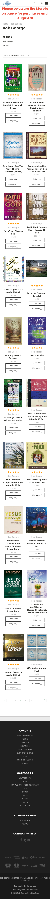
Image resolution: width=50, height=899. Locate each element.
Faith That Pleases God (13, 232)
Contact (25, 742)
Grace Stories (37, 355)
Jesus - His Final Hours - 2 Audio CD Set (37, 543)
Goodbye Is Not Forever (13, 356)
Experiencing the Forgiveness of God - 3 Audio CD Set (37, 169)
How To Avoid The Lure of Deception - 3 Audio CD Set (37, 416)
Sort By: (7, 55)
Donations (25, 746)
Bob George (8, 42)
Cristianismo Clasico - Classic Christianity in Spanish (36, 106)
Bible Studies (25, 806)
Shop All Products (25, 735)
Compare (12, 120)
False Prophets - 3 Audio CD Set (13, 290)
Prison (25, 799)
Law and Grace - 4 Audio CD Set (13, 673)
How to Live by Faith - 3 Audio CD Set (37, 481)
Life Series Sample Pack (37, 669)
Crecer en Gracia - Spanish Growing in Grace (13, 105)
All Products (25, 778)
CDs (25, 781)
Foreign (25, 802)
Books (25, 792)
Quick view (13, 115)
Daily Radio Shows (25, 753)
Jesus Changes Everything (13, 609)
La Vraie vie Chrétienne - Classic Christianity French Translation (37, 608)
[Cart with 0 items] (42, 3)
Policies (25, 739)
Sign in (20, 760)
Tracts (25, 795)
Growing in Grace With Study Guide (13, 419)
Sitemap (25, 763)
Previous (4, 896)
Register (29, 760)
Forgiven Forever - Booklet (37, 294)
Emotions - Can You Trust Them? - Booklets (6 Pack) (13, 169)
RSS (25, 756)
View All (6, 45)
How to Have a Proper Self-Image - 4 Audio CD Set (13, 482)
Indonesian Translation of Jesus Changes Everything (13, 544)
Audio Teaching (25, 749)
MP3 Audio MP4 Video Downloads (25, 785)
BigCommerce (30, 886)
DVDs (25, 788)
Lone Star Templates (29, 889)
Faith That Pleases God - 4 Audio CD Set (37, 230)
